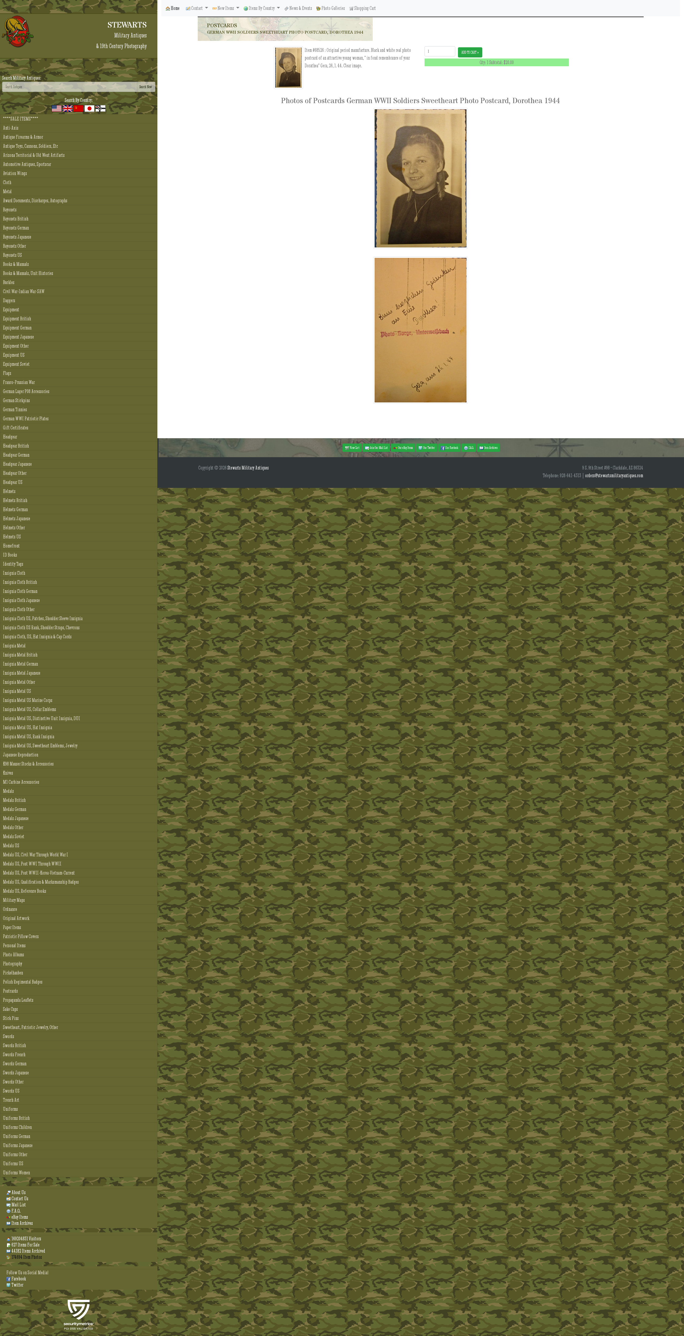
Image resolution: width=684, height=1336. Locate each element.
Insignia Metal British (20, 655)
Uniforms (10, 1109)
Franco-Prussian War (19, 382)
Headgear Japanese (17, 464)
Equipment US (14, 355)
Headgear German (16, 455)
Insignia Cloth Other (18, 609)
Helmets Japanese (16, 518)
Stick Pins (11, 1018)
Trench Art (11, 1100)
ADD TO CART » (470, 52)
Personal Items (14, 945)
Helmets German (15, 509)
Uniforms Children (17, 1127)
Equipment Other (16, 346)
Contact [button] (197, 8)
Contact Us (19, 1198)
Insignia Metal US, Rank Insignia (28, 736)
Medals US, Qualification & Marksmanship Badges (41, 882)
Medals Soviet (13, 836)
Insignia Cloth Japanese (21, 600)
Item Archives (22, 1223)
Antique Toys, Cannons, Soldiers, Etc (30, 146)
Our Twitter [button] (429, 447)
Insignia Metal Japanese (21, 673)
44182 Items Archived (28, 1251)
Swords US (11, 1091)
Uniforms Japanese (18, 1145)
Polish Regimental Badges (22, 982)
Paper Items (12, 927)
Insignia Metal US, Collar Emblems (29, 709)
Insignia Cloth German (20, 591)
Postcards (10, 991)
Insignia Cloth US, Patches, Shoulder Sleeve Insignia (43, 618)
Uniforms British (16, 1118)
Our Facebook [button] (451, 447)
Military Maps (14, 900)
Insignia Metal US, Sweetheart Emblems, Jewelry (40, 746)
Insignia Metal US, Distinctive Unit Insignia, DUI (41, 718)
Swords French (14, 1054)
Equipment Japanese (18, 337)
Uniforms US (13, 1163)
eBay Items (19, 1217)
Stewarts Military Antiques (248, 468)
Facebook (18, 1279)
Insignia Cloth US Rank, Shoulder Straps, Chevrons (41, 627)
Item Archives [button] (491, 447)
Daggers (9, 300)
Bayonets (10, 210)
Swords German (14, 1064)
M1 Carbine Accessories (21, 782)
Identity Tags (13, 564)
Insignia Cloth (14, 573)
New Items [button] (226, 8)
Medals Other (13, 827)
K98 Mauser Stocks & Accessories (28, 764)
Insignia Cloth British (20, 582)
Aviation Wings (15, 173)
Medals (8, 791)
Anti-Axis (10, 128)
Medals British (14, 800)
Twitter (17, 1285)
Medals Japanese (16, 818)
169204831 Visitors (26, 1239)
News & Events (300, 8)
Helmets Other (14, 528)
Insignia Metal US (17, 691)
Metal (7, 191)
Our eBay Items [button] (405, 447)
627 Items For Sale (25, 1245)
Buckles (8, 282)
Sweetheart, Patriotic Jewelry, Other (30, 1027)
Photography (12, 964)
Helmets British (15, 500)
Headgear (10, 437)
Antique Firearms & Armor (23, 137)
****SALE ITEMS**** (20, 119)
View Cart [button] (354, 447)
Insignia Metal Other (19, 682)
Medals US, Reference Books (24, 891)
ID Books (10, 555)
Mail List (18, 1205)
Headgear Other (14, 473)
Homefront (11, 546)
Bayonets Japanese (17, 237)
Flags (7, 373)
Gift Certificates (15, 428)
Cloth (7, 182)
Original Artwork (16, 918)
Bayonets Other (14, 246)
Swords (8, 1036)
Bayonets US (12, 255)
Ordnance (10, 909)
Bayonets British (15, 219)
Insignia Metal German (20, 664)
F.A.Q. (16, 1211)
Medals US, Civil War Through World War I (35, 855)
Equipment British (17, 319)
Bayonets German (16, 228)
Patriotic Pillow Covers (21, 936)
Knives (8, 773)
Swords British (14, 1045)
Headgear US (12, 482)
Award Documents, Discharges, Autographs (35, 200)
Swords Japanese (16, 1073)
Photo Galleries (333, 8)
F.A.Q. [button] (471, 447)
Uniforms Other (15, 1154)
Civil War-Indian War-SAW (24, 291)
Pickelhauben (13, 973)
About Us (18, 1192)
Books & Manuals (16, 264)
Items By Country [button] (261, 8)
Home (175, 8)
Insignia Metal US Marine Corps (27, 700)
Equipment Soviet (16, 364)
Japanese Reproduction (20, 755)
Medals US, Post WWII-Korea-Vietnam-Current (39, 873)
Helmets (9, 491)
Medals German (14, 809)
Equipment (11, 309)
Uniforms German (16, 1136)
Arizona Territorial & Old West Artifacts (34, 155)
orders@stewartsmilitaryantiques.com (614, 475)
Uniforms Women (16, 1173)
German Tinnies (15, 409)
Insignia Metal (14, 646)
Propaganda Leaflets (18, 1000)
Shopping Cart (364, 8)
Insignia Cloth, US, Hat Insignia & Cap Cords (37, 637)
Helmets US (12, 537)
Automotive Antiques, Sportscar (27, 164)
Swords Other (13, 1082)
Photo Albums (13, 954)
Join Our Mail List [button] (378, 447)
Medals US (11, 845)
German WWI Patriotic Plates (26, 418)
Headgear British (16, 446)
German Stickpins (16, 400)
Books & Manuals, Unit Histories (28, 273)
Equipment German (17, 328)
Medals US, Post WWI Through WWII (32, 864)
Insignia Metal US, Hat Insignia (27, 727)
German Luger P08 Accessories (26, 391)
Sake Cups (10, 1009)
